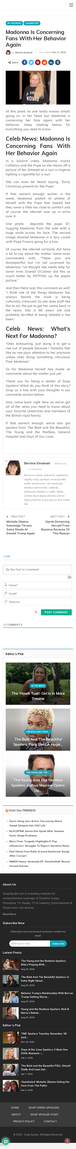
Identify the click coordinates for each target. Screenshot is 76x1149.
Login (7, 556)
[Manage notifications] (67, 1141)
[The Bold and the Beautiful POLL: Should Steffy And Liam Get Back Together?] (11, 1070)
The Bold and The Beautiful (39, 731)
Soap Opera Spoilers (43, 1107)
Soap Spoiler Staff (44, 1114)
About (16, 1114)
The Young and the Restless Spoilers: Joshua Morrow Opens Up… (38, 785)
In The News (14, 23)
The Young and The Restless (39, 772)
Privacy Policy (23, 1121)
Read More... (10, 914)
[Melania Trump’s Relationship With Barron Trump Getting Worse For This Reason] (11, 997)
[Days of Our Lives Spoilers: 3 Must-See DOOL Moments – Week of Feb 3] (11, 1054)
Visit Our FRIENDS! (22, 810)
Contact (50, 1121)
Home (15, 1107)
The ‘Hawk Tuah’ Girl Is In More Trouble (38, 696)
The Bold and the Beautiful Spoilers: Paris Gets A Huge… (38, 742)
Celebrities (32, 23)
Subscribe (58, 943)
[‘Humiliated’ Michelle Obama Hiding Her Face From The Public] (11, 1086)
